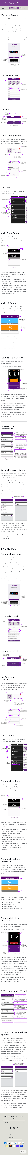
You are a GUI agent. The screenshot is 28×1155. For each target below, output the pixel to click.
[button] (3, 8)
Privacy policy (10, 1151)
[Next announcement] (25, 3)
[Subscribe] (23, 1122)
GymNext (8, 1148)
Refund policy (23, 1148)
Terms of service (18, 1151)
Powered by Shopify (14, 1148)
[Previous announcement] (2, 3)
